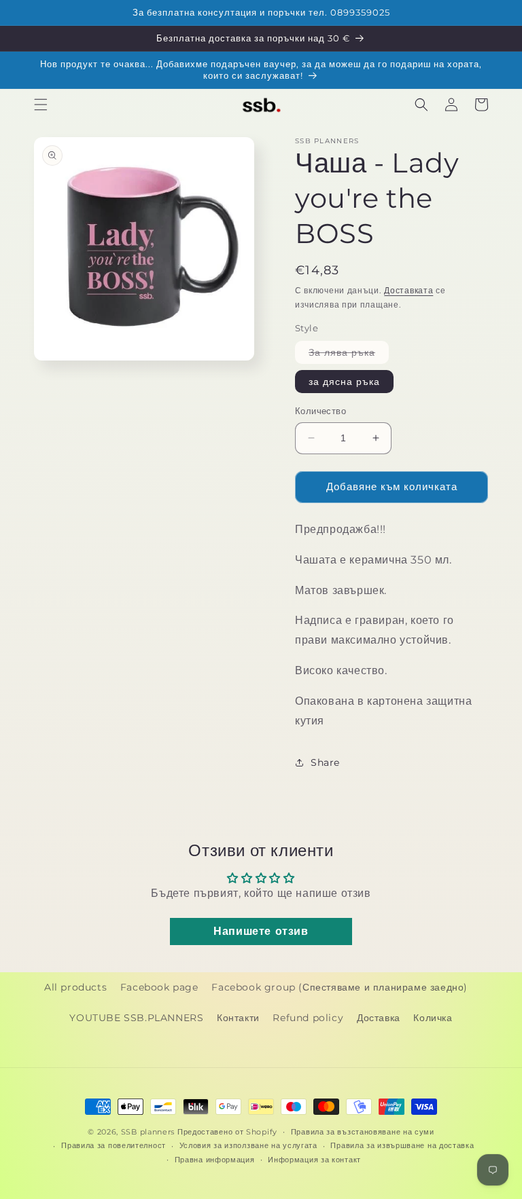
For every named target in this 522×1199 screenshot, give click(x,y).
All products (75, 987)
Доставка (378, 1018)
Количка (432, 1018)
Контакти (238, 1018)
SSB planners (148, 1132)
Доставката (408, 290)
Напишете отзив (260, 931)
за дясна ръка (344, 381)
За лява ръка (349, 355)
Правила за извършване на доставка (402, 1145)
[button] (41, 104)
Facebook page (159, 987)
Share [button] (325, 762)
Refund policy (308, 1018)
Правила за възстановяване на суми (362, 1132)
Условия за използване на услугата (248, 1145)
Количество (320, 410)
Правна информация (215, 1159)
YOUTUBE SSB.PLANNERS (136, 1018)
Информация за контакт (314, 1159)
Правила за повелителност (113, 1145)
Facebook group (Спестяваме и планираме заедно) (339, 987)
